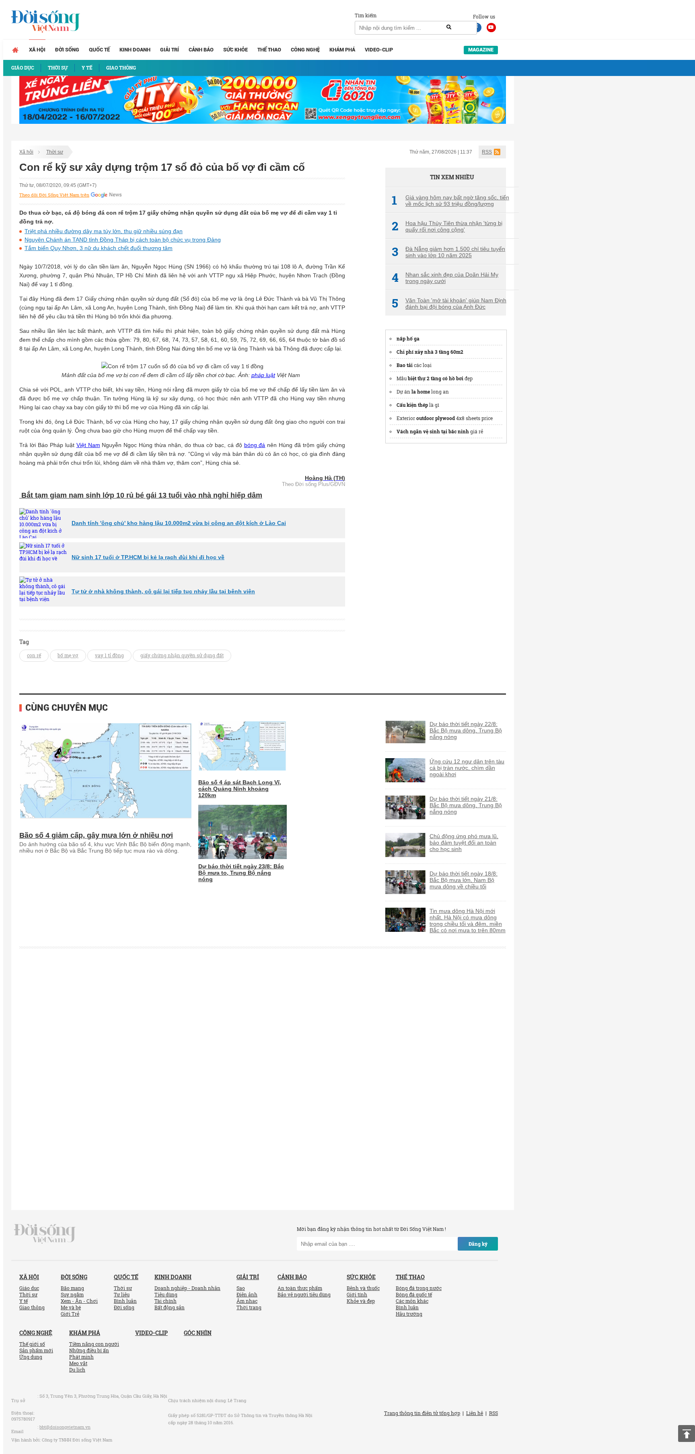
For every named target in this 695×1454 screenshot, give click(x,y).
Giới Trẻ (70, 1313)
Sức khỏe (235, 50)
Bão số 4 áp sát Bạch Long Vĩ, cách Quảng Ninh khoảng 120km (239, 788)
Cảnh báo (201, 50)
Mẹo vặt (78, 1363)
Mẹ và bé (71, 1307)
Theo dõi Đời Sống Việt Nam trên (54, 195)
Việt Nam (88, 445)
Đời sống (67, 50)
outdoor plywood (435, 418)
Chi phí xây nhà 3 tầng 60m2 (430, 352)
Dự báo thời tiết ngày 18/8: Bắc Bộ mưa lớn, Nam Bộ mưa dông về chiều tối (464, 880)
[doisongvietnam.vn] (45, 1233)
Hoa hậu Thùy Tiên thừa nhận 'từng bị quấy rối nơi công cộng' (447, 226)
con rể (34, 655)
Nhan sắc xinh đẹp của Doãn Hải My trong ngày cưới (445, 277)
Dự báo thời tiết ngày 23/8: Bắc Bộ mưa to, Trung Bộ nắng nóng (241, 872)
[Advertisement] (445, 571)
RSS (487, 152)
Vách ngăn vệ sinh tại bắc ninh (433, 431)
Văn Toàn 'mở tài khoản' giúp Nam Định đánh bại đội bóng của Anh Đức (449, 303)
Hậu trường (409, 1313)
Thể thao (269, 50)
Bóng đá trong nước (419, 1288)
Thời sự (54, 152)
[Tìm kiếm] (448, 27)
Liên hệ (474, 1413)
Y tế (23, 1301)
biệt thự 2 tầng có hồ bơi (435, 378)
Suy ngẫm (72, 1294)
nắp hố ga (408, 338)
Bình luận (125, 1301)
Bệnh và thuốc (363, 1288)
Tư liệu (122, 1294)
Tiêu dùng (165, 1294)
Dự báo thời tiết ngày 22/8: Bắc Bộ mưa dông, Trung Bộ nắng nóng (466, 730)
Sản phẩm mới (36, 1350)
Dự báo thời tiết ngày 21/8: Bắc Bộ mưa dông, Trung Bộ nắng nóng (466, 805)
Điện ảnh (246, 1294)
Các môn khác (412, 1301)
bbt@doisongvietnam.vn (64, 1427)
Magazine (480, 50)
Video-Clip (379, 50)
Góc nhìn (198, 1333)
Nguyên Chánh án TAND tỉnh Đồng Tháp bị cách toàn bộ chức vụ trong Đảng (123, 239)
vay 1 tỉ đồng (109, 655)
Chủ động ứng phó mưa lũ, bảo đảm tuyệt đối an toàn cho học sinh (464, 842)
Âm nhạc (246, 1301)
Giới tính (357, 1294)
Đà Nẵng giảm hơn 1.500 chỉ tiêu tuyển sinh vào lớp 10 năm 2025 (448, 252)
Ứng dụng (30, 1357)
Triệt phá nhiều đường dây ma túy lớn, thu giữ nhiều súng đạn (104, 231)
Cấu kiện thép (412, 405)
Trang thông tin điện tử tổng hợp (422, 1413)
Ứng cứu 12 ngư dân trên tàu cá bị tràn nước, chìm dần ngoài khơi (467, 767)
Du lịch (77, 1369)
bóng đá (254, 445)
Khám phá (342, 50)
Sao (240, 1288)
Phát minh (81, 1357)
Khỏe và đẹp (361, 1301)
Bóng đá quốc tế (414, 1294)
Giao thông (32, 1307)
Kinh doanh (134, 50)
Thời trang (248, 1307)
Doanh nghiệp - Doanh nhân (187, 1288)
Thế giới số (32, 1344)
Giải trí (169, 50)
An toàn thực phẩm (300, 1288)
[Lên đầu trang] (686, 1433)
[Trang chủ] (15, 49)
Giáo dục (29, 1288)
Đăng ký (478, 1244)
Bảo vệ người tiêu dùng (304, 1294)
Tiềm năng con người (94, 1344)
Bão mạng (72, 1288)
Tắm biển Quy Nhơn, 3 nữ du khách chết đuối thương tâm (99, 248)
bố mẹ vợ (68, 655)
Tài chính (165, 1301)
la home (420, 391)
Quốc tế (99, 50)
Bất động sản (169, 1307)
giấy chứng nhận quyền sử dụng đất (182, 655)
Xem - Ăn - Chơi (79, 1301)
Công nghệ (305, 50)
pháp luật (263, 375)
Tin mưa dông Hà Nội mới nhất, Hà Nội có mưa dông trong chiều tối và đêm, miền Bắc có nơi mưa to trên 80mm (468, 920)
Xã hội (37, 50)
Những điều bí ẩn (89, 1350)
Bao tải (405, 365)
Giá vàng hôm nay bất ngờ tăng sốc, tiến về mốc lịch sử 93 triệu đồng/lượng (450, 200)
